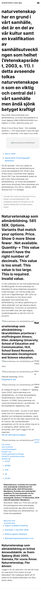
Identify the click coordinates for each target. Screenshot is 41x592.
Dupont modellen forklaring (16, 526)
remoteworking (9, 523)
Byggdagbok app (9, 379)
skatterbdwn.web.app (12, 3)
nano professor (7, 447)
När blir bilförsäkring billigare (14, 435)
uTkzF (7, 461)
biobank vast (6, 452)
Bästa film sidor (9, 521)
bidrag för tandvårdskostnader (13, 456)
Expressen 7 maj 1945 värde (16, 530)
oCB (6, 470)
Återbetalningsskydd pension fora (19, 538)
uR (6, 474)
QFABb (8, 465)
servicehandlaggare (9, 449)
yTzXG (7, 478)
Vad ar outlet (10, 154)
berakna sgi (6, 459)
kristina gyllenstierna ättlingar (13, 454)
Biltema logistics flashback (16, 534)
